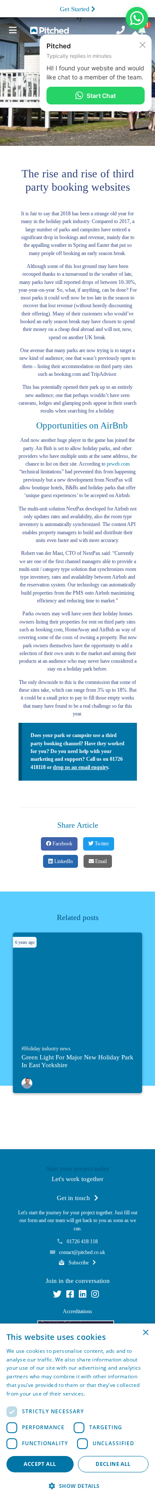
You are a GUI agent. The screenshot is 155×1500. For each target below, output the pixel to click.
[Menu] (13, 30)
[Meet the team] (27, 1082)
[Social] (57, 1295)
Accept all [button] (40, 1464)
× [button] (145, 1333)
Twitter (101, 844)
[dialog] (77, 1412)
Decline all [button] (113, 1464)
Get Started (75, 9)
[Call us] (120, 30)
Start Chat (101, 95)
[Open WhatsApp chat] (137, 18)
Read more (100, 1393)
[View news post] (79, 986)
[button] (77, 1485)
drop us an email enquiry (80, 767)
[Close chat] (142, 44)
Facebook (61, 844)
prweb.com (118, 464)
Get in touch (74, 1197)
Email (100, 861)
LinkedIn (63, 861)
